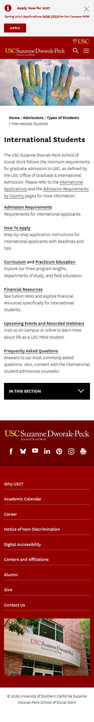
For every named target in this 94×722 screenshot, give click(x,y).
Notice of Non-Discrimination (32, 529)
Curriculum (15, 261)
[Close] (86, 9)
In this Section (25, 391)
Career (10, 514)
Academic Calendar (23, 498)
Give (8, 589)
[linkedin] (47, 451)
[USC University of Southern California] (81, 42)
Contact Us (14, 604)
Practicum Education (55, 261)
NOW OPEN (51, 16)
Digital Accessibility (22, 544)
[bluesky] (23, 450)
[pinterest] (59, 451)
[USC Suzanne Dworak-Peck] (47, 435)
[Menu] (86, 51)
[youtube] (35, 450)
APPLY (15, 28)
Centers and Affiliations (26, 559)
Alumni (11, 574)
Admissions (33, 118)
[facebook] (11, 451)
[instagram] (71, 451)
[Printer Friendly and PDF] (83, 451)
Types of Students (63, 118)
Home (14, 118)
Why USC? (13, 483)
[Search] (75, 51)
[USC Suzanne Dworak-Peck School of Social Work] (35, 52)
